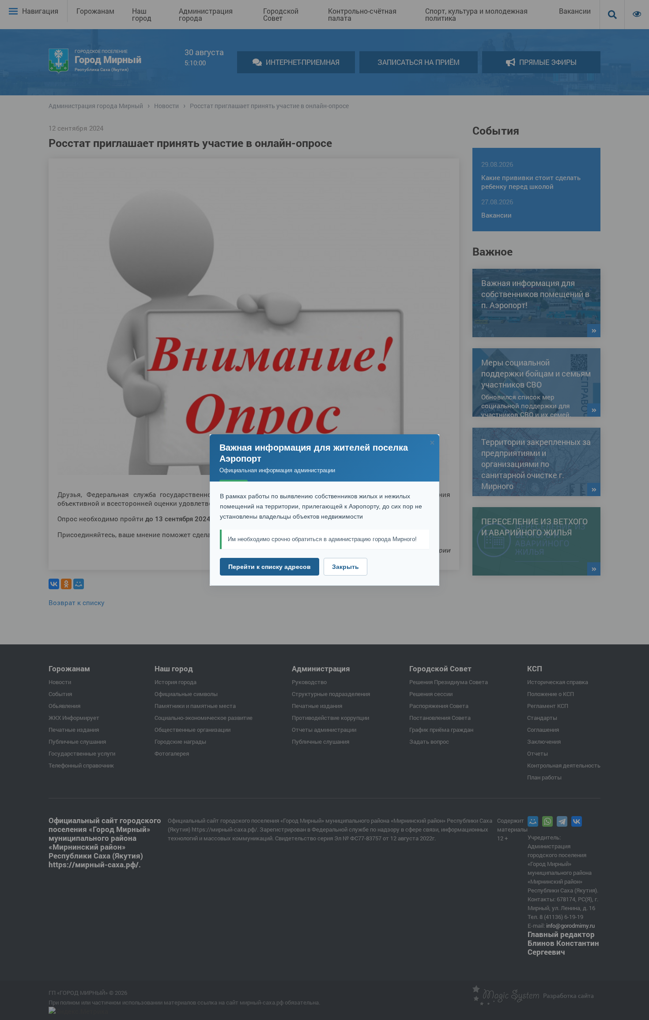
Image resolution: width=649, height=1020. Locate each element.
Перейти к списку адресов (269, 566)
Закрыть (345, 566)
